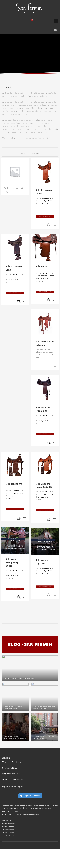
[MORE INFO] (54, 225)
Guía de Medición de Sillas (12, 779)
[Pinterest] (49, 21)
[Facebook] (40, 21)
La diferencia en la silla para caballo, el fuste (19, 678)
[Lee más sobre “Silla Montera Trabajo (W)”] (49, 442)
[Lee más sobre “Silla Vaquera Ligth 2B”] (49, 595)
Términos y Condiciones (12, 762)
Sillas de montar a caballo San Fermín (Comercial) (43, 737)
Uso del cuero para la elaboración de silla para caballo (15, 737)
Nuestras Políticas (9, 768)
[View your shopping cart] (34, 21)
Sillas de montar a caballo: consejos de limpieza (13, 707)
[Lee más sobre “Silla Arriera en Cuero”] (49, 225)
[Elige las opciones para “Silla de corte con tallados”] (54, 366)
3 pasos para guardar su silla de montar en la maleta (44, 707)
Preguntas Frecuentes (11, 773)
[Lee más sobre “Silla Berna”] (49, 300)
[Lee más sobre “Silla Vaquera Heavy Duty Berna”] (19, 597)
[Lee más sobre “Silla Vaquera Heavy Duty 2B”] (49, 519)
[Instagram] (45, 21)
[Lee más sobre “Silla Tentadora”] (19, 517)
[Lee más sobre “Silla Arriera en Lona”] (19, 301)
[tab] (23, 153)
